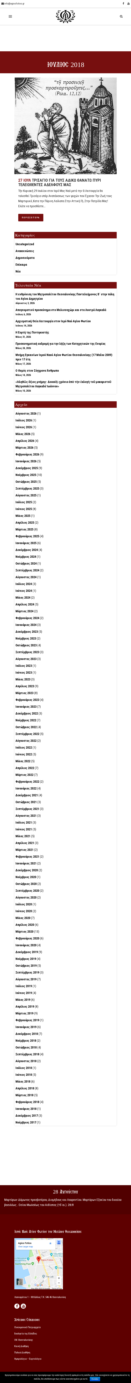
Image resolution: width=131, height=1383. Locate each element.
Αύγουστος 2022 (26, 740)
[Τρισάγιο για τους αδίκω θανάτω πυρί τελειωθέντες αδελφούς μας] (65, 126)
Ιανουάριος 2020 (26, 945)
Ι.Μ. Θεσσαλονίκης (23, 1339)
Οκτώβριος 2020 (26, 884)
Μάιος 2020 (23, 918)
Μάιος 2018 (23, 1081)
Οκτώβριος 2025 (26, 481)
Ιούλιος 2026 (24, 420)
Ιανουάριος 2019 (26, 1027)
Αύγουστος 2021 (26, 815)
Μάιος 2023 (23, 679)
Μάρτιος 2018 (24, 1095)
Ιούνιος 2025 (24, 509)
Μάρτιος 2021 (24, 850)
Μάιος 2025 (23, 516)
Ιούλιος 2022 (24, 747)
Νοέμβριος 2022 (26, 720)
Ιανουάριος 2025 (26, 543)
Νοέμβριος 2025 (26, 475)
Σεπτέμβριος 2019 (27, 972)
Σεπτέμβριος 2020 (27, 890)
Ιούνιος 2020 (24, 911)
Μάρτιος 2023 (24, 693)
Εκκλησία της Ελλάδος (25, 1333)
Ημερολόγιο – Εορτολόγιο (27, 1358)
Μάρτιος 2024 (24, 611)
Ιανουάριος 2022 (26, 788)
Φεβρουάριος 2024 (27, 618)
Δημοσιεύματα (25, 258)
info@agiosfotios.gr (14, 3)
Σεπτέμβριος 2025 (27, 488)
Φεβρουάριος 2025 (27, 536)
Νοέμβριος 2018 (26, 1040)
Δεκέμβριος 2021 (27, 795)
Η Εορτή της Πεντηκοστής (32, 332)
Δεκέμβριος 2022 (27, 713)
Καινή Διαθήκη (21, 1346)
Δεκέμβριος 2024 (27, 550)
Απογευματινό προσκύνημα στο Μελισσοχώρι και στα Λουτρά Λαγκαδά (61, 310)
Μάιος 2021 (23, 836)
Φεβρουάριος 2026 (27, 454)
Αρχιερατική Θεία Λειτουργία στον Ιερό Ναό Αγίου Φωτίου (53, 321)
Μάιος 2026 (23, 434)
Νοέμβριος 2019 (26, 959)
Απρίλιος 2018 (25, 1088)
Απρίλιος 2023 (25, 686)
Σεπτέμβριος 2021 (27, 809)
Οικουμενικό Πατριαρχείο (27, 1327)
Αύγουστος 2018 (26, 1061)
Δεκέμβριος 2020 (27, 870)
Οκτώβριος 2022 (26, 727)
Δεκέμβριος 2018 (27, 1034)
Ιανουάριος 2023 (26, 706)
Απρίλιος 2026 (25, 441)
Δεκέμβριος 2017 (27, 1115)
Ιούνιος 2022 (24, 754)
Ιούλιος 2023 (24, 665)
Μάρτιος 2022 (24, 775)
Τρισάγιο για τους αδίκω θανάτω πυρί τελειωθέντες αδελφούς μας (59, 182)
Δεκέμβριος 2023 (27, 631)
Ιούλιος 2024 (24, 584)
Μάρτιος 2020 (24, 931)
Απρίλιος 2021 (25, 843)
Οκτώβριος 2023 (26, 645)
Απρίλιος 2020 (25, 924)
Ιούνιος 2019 (24, 993)
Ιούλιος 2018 (24, 1068)
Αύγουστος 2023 (26, 659)
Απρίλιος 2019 (25, 1006)
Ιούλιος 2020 (24, 904)
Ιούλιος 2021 (24, 822)
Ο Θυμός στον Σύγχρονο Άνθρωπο (37, 370)
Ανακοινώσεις (25, 251)
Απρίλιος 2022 (25, 768)
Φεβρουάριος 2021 (27, 856)
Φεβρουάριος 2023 (27, 700)
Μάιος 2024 (23, 597)
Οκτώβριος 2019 (26, 965)
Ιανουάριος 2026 (26, 461)
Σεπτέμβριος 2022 (27, 734)
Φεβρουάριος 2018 (27, 1102)
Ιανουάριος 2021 (26, 863)
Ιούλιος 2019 (24, 986)
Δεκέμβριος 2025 (27, 468)
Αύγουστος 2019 (26, 979)
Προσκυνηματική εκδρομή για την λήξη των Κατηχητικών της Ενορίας (61, 343)
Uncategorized (25, 244)
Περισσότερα (31, 217)
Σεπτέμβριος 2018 (27, 1054)
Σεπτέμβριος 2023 (27, 652)
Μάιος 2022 (23, 761)
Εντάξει (95, 1379)
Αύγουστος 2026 (26, 413)
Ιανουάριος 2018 (26, 1109)
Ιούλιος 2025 (24, 502)
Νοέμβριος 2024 (26, 556)
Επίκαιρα (21, 264)
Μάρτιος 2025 (24, 529)
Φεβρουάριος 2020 (27, 938)
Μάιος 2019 (23, 999)
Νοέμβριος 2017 (26, 1122)
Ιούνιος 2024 (24, 590)
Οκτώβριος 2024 (26, 563)
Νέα (18, 271)
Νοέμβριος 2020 (26, 877)
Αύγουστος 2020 (26, 897)
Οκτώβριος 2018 (26, 1047)
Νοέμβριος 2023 (26, 638)
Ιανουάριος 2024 (26, 625)
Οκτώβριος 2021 (26, 802)
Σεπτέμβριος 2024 (27, 570)
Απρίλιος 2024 (25, 604)
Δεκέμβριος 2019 (27, 952)
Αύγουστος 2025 (26, 495)
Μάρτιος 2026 (24, 447)
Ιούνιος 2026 (24, 427)
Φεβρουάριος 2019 (27, 1020)
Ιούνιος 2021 (24, 829)
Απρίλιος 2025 (25, 522)
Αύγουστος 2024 (26, 577)
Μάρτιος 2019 (24, 1013)
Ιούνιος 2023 (24, 672)
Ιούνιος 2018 (24, 1074)
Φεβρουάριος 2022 (27, 781)
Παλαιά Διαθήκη (22, 1352)
